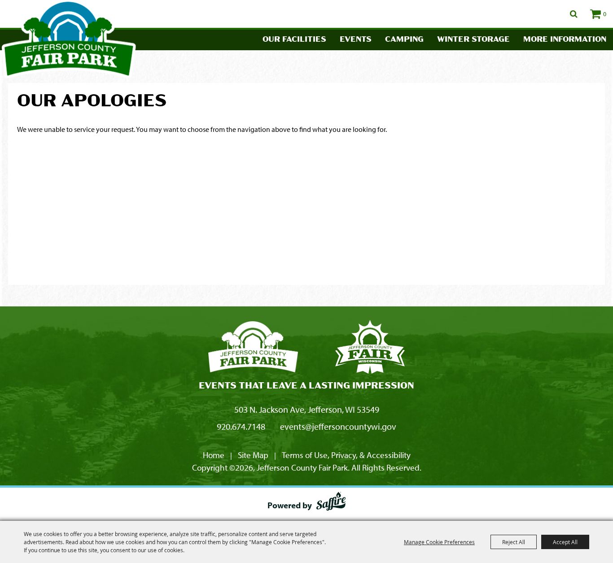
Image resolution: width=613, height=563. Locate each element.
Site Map (253, 455)
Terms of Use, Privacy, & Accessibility (346, 455)
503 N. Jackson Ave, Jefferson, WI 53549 (306, 409)
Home (213, 455)
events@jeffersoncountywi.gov (338, 426)
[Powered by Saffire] (331, 503)
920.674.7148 (241, 426)
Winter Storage (473, 40)
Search (574, 14)
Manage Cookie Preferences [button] (439, 542)
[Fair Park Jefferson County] (369, 348)
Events (356, 40)
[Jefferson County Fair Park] (253, 348)
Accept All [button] (565, 542)
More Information (564, 40)
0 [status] (604, 14)
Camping (404, 40)
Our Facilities (294, 40)
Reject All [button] (513, 542)
